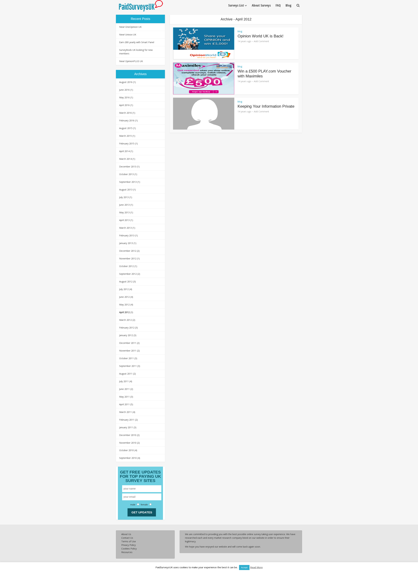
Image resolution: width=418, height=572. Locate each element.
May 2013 (124, 212)
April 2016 (124, 105)
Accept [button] (244, 567)
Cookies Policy (129, 548)
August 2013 (125, 189)
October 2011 (126, 358)
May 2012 (124, 304)
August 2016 (125, 82)
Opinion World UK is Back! (260, 36)
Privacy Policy (128, 545)
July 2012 (124, 289)
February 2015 (126, 143)
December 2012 (127, 250)
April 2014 (124, 151)
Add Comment (261, 41)
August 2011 (125, 373)
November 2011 (127, 350)
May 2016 (124, 97)
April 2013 (124, 220)
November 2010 (127, 442)
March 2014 (125, 158)
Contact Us (127, 537)
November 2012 (127, 258)
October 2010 (126, 450)
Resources (126, 552)
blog (240, 31)
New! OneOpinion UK (130, 26)
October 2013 (126, 174)
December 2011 (127, 342)
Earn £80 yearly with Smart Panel (136, 42)
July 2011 (124, 381)
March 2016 (125, 112)
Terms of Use (128, 541)
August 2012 (125, 281)
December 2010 (127, 435)
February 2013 (126, 235)
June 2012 (124, 296)
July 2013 (124, 197)
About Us (126, 534)
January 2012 (126, 335)
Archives (140, 74)
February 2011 (126, 419)
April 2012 (124, 312)
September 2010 (128, 457)
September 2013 (128, 181)
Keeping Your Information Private (266, 106)
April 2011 (124, 404)
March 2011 (125, 412)
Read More (256, 567)
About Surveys (261, 5)
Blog (288, 5)
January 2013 (126, 243)
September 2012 (128, 273)
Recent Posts (140, 19)
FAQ (278, 5)
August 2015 (125, 128)
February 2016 (126, 120)
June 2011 (124, 389)
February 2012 (126, 327)
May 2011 (124, 396)
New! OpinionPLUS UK (131, 61)
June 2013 (124, 204)
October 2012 (126, 266)
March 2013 (125, 227)
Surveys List (236, 5)
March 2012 (125, 319)
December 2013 (127, 166)
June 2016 (124, 89)
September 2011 (128, 366)
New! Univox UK (127, 34)
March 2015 (125, 135)
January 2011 (126, 427)
